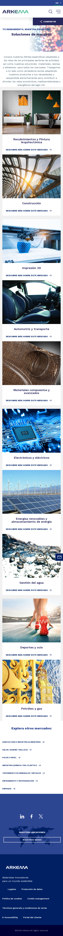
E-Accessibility (10, 917)
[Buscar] (50, 11)
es (57, 3)
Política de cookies (12, 898)
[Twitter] (41, 816)
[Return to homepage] (15, 12)
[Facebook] (31, 816)
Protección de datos (32, 889)
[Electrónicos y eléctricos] (31, 439)
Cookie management (38, 898)
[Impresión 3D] (31, 249)
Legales (12, 889)
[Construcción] (31, 185)
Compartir (49, 21)
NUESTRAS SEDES (32, 840)
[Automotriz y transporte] (31, 310)
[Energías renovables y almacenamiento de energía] (31, 502)
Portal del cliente (32, 917)
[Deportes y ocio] (31, 629)
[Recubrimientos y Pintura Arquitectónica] (31, 122)
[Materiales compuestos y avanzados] (31, 373)
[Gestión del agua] (31, 564)
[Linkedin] (22, 816)
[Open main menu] (58, 12)
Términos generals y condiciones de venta (24, 908)
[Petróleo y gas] (31, 690)
